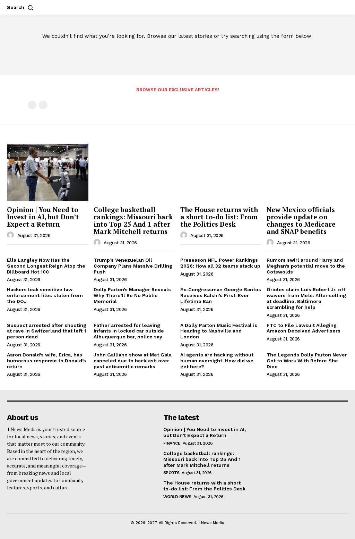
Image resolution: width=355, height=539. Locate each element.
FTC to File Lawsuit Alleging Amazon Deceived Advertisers (303, 328)
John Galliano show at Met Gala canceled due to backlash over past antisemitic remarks (133, 360)
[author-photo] (11, 235)
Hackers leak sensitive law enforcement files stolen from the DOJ (45, 295)
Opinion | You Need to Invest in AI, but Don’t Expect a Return (43, 216)
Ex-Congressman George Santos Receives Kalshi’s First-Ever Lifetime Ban (220, 295)
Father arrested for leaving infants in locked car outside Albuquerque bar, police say (129, 331)
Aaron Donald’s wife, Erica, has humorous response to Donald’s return (46, 360)
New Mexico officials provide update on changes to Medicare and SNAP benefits (301, 220)
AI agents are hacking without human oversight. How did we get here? (216, 360)
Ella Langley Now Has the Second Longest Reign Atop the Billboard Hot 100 (46, 266)
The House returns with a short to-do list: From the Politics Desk (219, 216)
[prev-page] (32, 105)
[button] (21, 7)
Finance (172, 443)
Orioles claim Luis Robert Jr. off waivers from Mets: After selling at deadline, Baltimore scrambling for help (306, 298)
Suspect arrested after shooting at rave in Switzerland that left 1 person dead (46, 331)
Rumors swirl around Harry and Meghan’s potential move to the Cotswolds (306, 266)
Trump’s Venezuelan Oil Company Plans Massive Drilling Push (133, 266)
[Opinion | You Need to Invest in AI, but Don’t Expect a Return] (47, 172)
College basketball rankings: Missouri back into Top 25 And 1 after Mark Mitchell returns (133, 220)
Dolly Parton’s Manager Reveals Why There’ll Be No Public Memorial (132, 295)
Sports (171, 472)
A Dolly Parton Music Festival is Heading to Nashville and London (218, 331)
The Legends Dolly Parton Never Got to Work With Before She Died (307, 360)
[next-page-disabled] (43, 105)
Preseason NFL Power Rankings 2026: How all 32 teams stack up (220, 263)
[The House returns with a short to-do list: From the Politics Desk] (221, 172)
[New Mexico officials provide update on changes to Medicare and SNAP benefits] (307, 172)
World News (177, 496)
